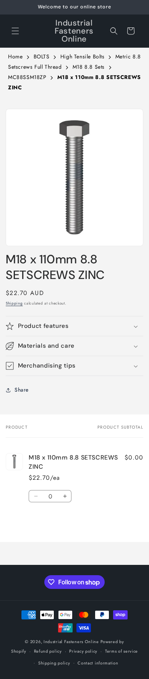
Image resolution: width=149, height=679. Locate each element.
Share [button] (22, 390)
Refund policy (48, 651)
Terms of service (121, 651)
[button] (15, 31)
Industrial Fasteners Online (71, 642)
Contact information (98, 663)
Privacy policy (83, 651)
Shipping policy (54, 663)
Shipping (14, 303)
